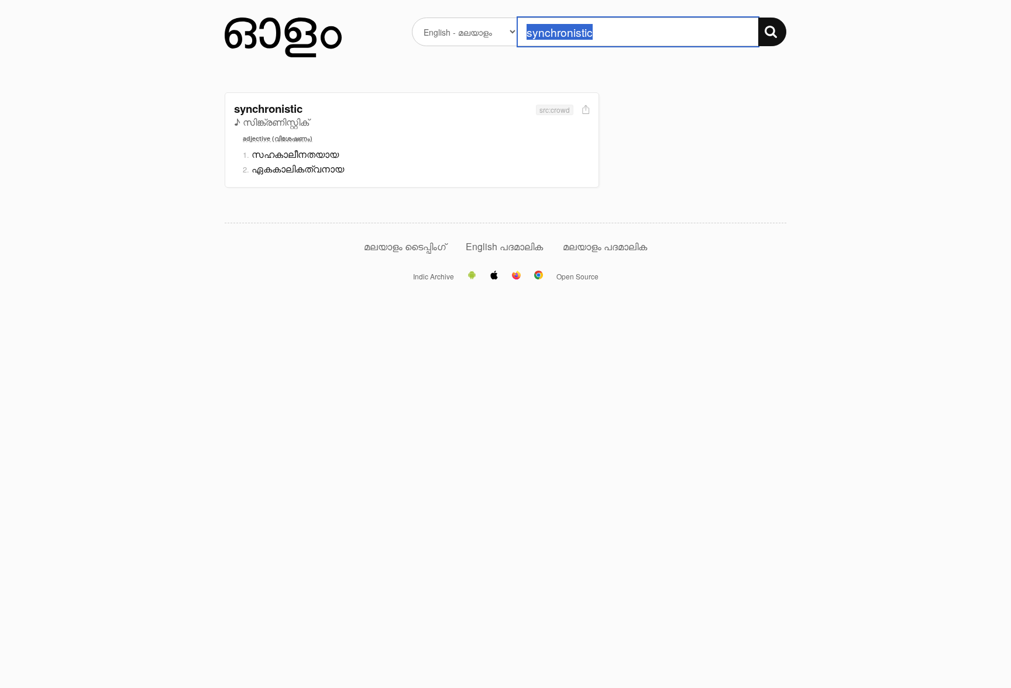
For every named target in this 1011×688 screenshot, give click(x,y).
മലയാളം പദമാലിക (605, 246)
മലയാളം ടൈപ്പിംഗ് (405, 246)
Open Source (577, 276)
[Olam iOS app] (494, 276)
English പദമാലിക (505, 246)
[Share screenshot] (584, 110)
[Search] (772, 32)
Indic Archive (433, 276)
